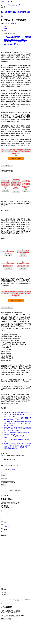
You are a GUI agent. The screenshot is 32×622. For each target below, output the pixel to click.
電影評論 (12, 469)
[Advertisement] (16, 561)
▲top (2, 472)
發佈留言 (3, 484)
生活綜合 (13, 23)
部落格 (5, 28)
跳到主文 (3, 16)
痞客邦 (9, 465)
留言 (12, 465)
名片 (5, 30)
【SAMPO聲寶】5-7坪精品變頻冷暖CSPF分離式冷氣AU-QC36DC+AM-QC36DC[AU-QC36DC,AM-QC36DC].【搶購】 (17, 423)
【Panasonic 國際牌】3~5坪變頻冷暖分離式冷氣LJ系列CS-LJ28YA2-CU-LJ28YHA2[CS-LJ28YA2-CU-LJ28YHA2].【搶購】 (17, 414)
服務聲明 (17, 600)
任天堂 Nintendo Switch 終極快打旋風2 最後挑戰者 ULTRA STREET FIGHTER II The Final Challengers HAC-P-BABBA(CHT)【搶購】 (17, 429)
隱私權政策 (27, 599)
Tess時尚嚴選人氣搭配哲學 (15, 12)
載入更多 (3, 475)
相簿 (5, 26)
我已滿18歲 (3, 619)
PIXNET (7, 599)
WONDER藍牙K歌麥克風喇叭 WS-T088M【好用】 (17, 443)
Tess (2, 456)
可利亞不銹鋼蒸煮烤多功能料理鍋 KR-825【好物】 (18, 445)
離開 (9, 619)
